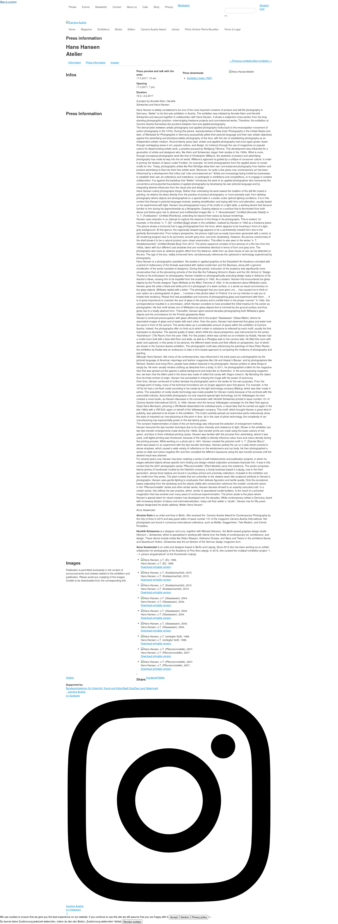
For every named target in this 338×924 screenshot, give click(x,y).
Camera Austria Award (153, 29)
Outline (70, 677)
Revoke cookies (132, 921)
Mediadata (184, 5)
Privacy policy (199, 917)
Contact (117, 7)
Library (175, 29)
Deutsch (264, 5)
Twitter (161, 677)
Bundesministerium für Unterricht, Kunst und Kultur (94, 688)
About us (132, 7)
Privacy (169, 7)
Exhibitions (103, 29)
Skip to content (8, 2)
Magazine (86, 29)
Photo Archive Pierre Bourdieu (202, 29)
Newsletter (101, 7)
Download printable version (156, 567)
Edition (131, 29)
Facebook (151, 677)
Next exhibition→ (262, 61)
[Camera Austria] (76, 22)
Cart (262, 9)
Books (118, 29)
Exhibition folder (199, 78)
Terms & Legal (232, 29)
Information (74, 62)
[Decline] (209, 917)
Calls (145, 7)
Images (115, 62)
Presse (72, 7)
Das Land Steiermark (146, 688)
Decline (185, 917)
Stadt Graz (128, 688)
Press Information (96, 62)
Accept (174, 917)
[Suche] (225, 15)
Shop (156, 7)
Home (72, 29)
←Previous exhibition (241, 61)
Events (86, 7)
